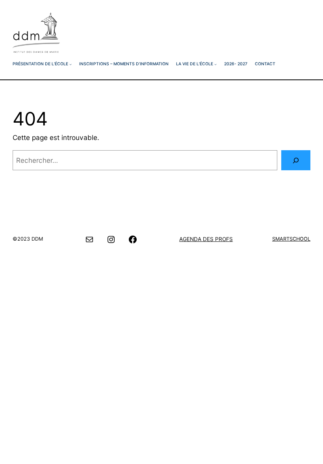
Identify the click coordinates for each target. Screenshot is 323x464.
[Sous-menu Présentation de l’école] (70, 64)
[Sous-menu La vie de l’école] (215, 64)
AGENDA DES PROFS (206, 239)
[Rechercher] (295, 160)
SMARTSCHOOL (291, 239)
